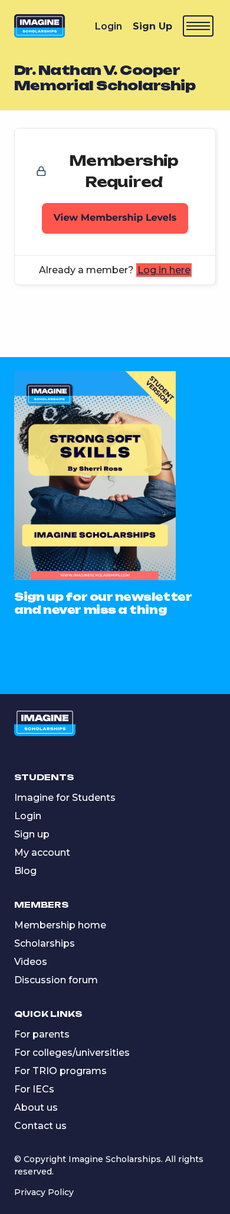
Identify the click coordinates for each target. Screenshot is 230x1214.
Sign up (32, 834)
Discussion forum (56, 980)
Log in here (163, 270)
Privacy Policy (44, 1192)
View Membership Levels (115, 218)
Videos (30, 961)
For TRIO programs (60, 1070)
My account (42, 852)
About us (36, 1107)
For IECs (34, 1089)
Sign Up (152, 26)
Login (108, 26)
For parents (42, 1034)
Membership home (60, 925)
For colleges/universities (72, 1052)
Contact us (40, 1125)
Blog (25, 870)
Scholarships (44, 943)
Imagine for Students (65, 797)
